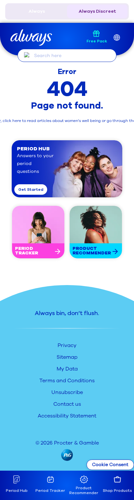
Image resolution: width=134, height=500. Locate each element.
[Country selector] (116, 37)
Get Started (30, 189)
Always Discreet (97, 11)
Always (37, 11)
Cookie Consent (110, 465)
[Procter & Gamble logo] (67, 455)
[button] (67, 168)
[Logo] (31, 37)
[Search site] (27, 55)
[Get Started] (57, 251)
